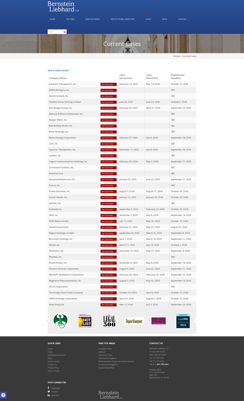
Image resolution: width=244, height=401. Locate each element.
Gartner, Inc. (55, 203)
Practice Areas (53, 361)
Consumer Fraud (105, 355)
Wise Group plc (56, 304)
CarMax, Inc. (55, 155)
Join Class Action (107, 84)
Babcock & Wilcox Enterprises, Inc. (66, 113)
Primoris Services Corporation (64, 268)
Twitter (54, 391)
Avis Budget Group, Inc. (60, 107)
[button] (3, 395)
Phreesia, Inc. (55, 256)
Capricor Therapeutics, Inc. (62, 149)
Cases (50, 352)
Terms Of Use (53, 371)
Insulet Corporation (58, 227)
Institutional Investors (56, 355)
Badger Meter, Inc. (58, 119)
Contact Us (52, 364)
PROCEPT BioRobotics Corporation (66, 274)
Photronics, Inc (56, 250)
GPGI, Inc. (53, 215)
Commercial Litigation (107, 358)
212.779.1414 (158, 358)
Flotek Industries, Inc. (59, 191)
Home (176, 56)
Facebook (55, 388)
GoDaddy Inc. (55, 209)
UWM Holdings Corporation (63, 298)
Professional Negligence (108, 364)
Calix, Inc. (53, 143)
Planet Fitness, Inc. (58, 262)
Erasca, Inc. (54, 185)
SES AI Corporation (58, 286)
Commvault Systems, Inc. (61, 167)
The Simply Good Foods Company (66, 292)
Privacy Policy (53, 368)
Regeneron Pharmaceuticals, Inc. (65, 280)
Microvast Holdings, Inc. (61, 238)
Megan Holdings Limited (61, 232)
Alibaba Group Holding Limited (65, 101)
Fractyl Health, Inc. (58, 197)
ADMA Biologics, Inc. (59, 89)
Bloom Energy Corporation (62, 137)
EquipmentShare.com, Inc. (62, 179)
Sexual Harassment (106, 368)
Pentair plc (54, 244)
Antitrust (101, 352)
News (50, 358)
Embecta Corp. (56, 173)
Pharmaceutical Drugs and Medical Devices (116, 361)
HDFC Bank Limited (58, 221)
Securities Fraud (105, 348)
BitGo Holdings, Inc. (59, 131)
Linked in (55, 395)
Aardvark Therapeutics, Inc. (63, 84)
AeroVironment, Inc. (59, 95)
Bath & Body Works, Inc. (61, 125)
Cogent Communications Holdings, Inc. (68, 161)
